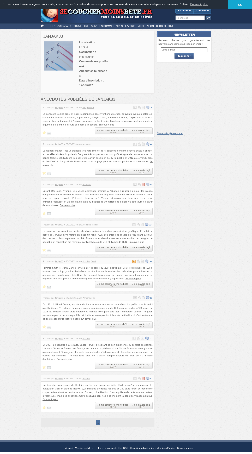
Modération (146, 26)
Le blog (97, 448)
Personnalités (88, 298)
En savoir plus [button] (199, 4)
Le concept (110, 448)
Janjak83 (59, 107)
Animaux (86, 144)
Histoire (86, 261)
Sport (93, 261)
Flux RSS (123, 448)
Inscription (184, 10)
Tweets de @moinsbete (170, 133)
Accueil (69, 448)
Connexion (202, 10)
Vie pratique (88, 107)
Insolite (95, 225)
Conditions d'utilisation (142, 448)
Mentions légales (166, 448)
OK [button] (240, 4)
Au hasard (64, 26)
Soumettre (81, 26)
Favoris (130, 26)
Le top (50, 26)
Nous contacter (185, 448)
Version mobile (83, 448)
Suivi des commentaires (107, 26)
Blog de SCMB (165, 26)
